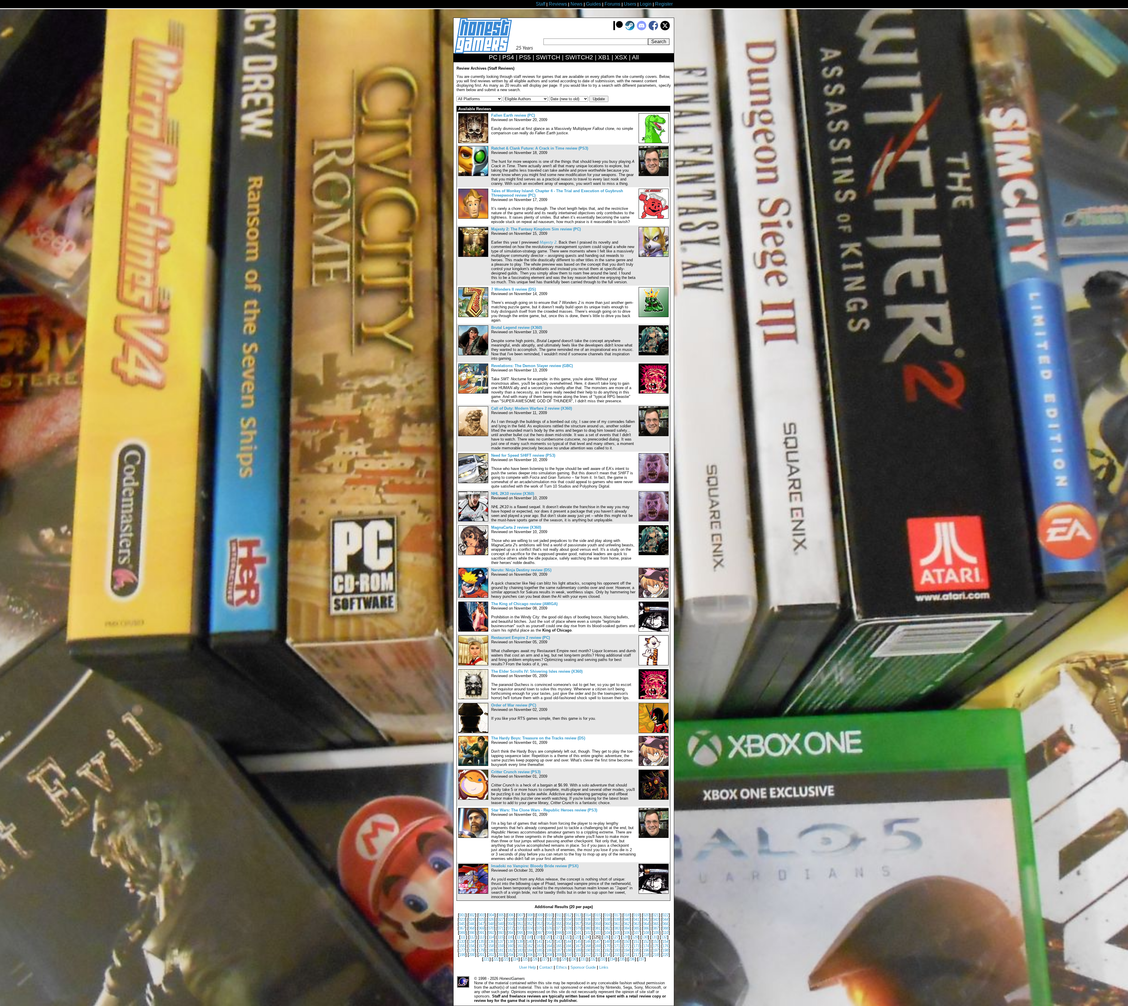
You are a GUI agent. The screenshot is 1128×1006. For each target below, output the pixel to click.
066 (665, 924)
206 (530, 955)
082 (607, 928)
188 (568, 950)
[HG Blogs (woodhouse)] (654, 596)
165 (559, 946)
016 (607, 915)
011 (559, 915)
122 (567, 937)
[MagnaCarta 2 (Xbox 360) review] (473, 554)
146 (588, 941)
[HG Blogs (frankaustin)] (654, 142)
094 (511, 932)
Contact (546, 967)
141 (539, 941)
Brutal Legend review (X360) (516, 327)
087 (656, 928)
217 (636, 955)
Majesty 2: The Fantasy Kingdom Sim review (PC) (536, 229)
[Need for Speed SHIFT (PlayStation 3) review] (473, 482)
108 (646, 932)
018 (627, 915)
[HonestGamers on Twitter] (665, 29)
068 (472, 928)
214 (607, 955)
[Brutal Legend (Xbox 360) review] (473, 354)
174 (646, 946)
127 (615, 937)
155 (462, 946)
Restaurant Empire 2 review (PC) (520, 637)
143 (559, 941)
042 (646, 919)
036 (588, 919)
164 (549, 946)
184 (530, 950)
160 (510, 946)
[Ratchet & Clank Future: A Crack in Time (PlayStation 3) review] (473, 175)
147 (598, 941)
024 (472, 919)
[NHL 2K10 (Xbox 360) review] (473, 520)
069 (481, 928)
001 (462, 915)
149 (617, 941)
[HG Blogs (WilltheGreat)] (654, 664)
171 (617, 946)
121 (557, 937)
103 (598, 932)
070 (491, 928)
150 (627, 941)
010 (549, 915)
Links (603, 967)
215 (617, 955)
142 (549, 941)
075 (539, 928)
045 (462, 924)
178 (472, 950)
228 (554, 959)
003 (482, 915)
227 (544, 959)
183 (520, 950)
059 (598, 924)
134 (472, 941)
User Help (527, 967)
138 (510, 941)
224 (515, 959)
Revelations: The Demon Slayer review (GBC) (532, 366)
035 (578, 919)
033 (559, 919)
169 (598, 946)
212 (588, 955)
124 (586, 937)
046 (472, 924)
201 (482, 955)
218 (646, 955)
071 (501, 928)
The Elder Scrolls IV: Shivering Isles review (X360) (537, 671)
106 (627, 932)
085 (636, 928)
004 (491, 915)
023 (462, 919)
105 (617, 932)
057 (578, 924)
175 (656, 946)
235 (622, 959)
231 (583, 959)
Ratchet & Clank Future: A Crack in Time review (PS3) (539, 148)
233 (603, 959)
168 (588, 946)
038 (607, 919)
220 (665, 955)
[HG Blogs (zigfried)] (654, 354)
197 (656, 950)
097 (540, 932)
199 (462, 955)
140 (530, 941)
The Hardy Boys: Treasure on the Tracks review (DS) (538, 738)
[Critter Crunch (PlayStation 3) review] (473, 798)
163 (539, 946)
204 (511, 955)
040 (627, 919)
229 (564, 959)
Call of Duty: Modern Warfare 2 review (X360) (531, 408)
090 (472, 932)
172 (627, 946)
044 (665, 919)
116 (510, 937)
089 (462, 932)
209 (559, 955)
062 (627, 924)
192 (607, 950)
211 (578, 955)
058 (588, 924)
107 (637, 932)
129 (635, 937)
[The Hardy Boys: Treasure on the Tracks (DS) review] (473, 764)
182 (510, 950)
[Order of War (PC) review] (473, 731)
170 (607, 946)
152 (646, 941)
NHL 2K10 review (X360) (512, 493)
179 (481, 950)
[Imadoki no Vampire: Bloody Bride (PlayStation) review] (473, 892)
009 (540, 915)
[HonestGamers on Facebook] (653, 29)
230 (573, 959)
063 (636, 924)
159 (501, 946)
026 (491, 919)
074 (530, 928)
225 (525, 959)
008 (530, 915)
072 (510, 928)
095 (520, 932)
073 (520, 928)
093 (501, 932)
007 (520, 915)
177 (462, 950)
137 (501, 941)
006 (511, 915)
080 (588, 928)
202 (491, 955)
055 (559, 924)
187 (559, 950)
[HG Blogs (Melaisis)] (654, 255)
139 (520, 941)
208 (549, 955)
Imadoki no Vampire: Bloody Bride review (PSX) (534, 866)
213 (598, 955)
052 (530, 924)
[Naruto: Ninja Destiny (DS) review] (473, 596)
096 (530, 932)
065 (656, 924)
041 (636, 919)
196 (646, 950)
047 (481, 924)
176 (665, 946)
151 (636, 941)
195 (636, 950)
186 (549, 950)
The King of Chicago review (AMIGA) (524, 604)
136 (491, 941)
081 (598, 928)
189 (578, 950)
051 (520, 924)
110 (666, 932)
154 (665, 941)
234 (612, 959)
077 (559, 928)
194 (627, 950)
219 (656, 955)
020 (646, 915)
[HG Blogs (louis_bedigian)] (654, 482)
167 (578, 946)
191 (598, 950)
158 (491, 946)
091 (482, 932)
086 (646, 928)
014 (588, 915)
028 (510, 919)
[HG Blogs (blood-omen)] (654, 731)
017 (617, 915)
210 (569, 955)
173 (636, 946)
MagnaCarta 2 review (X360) (516, 527)
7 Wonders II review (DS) (513, 289)
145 (578, 941)
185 (539, 950)
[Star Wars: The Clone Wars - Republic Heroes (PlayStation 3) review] (473, 836)
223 (506, 959)
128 (625, 937)
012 (568, 915)
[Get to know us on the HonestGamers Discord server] (641, 29)
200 (472, 955)
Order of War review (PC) (513, 705)
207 (540, 955)
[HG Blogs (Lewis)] (654, 217)
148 (607, 941)
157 (481, 946)
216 (627, 955)
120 (548, 937)
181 (501, 950)
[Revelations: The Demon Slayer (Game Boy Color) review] (473, 392)
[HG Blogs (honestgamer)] (654, 175)
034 (568, 919)
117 (519, 937)
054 (549, 924)
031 (539, 919)
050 (510, 924)
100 (569, 932)
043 (656, 919)
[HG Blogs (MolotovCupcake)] (654, 798)
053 (539, 924)
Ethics (561, 967)
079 (578, 928)
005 (501, 915)
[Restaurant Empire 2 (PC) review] (473, 664)
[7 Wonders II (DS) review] (473, 316)
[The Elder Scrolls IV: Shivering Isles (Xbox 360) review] (473, 698)
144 (568, 941)
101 (578, 932)
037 (598, 919)
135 (481, 941)
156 (472, 946)
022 (665, 915)
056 (568, 924)
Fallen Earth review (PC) (513, 115)
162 (530, 946)
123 (577, 937)
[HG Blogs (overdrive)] (654, 392)
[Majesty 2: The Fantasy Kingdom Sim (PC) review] (473, 255)
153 (656, 941)
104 (608, 932)
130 (645, 937)
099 (559, 932)
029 (520, 919)
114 (491, 937)
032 (549, 919)
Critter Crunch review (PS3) (515, 772)
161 (520, 946)
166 (568, 946)
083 (617, 928)
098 (549, 932)
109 (656, 932)
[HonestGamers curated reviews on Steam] (629, 29)
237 (641, 959)
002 (472, 915)
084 (627, 928)
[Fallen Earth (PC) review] (473, 142)
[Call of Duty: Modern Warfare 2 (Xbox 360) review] (473, 435)
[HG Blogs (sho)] (654, 630)
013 (578, 915)
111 (463, 937)
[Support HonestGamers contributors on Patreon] (618, 29)
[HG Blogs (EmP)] (654, 316)
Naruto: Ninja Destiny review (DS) (521, 570)
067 (462, 928)
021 (656, 915)
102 (588, 932)
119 (538, 937)
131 (654, 937)
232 (593, 959)
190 (588, 950)
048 (491, 924)
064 (646, 924)
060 (607, 924)
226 (535, 959)
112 (472, 937)
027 (501, 919)
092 (491, 932)
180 (491, 950)
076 (549, 928)
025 (481, 919)
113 (482, 937)
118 (529, 937)
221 (486, 959)
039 (617, 919)
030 (530, 919)
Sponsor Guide (583, 967)
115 (500, 937)
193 (617, 950)
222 (496, 959)
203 (501, 955)
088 (665, 928)
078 (568, 928)
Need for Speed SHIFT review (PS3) (523, 455)
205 (520, 955)
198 (665, 950)
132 (664, 937)
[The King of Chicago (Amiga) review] (473, 630)
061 (617, 924)
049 (501, 924)
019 (636, 915)
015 (598, 915)
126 (606, 937)
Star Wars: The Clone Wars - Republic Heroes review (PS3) (544, 810)
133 (462, 941)
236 (632, 959)
